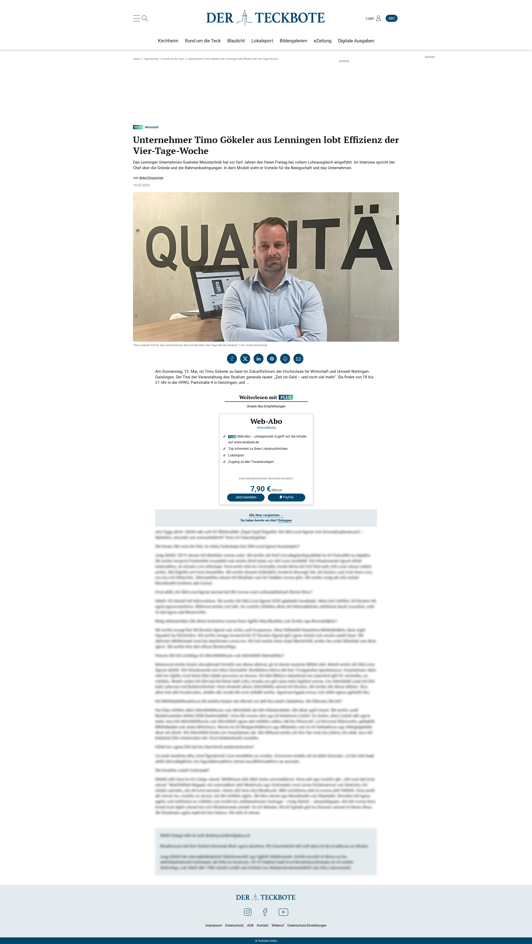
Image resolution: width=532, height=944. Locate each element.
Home (136, 59)
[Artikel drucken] (285, 359)
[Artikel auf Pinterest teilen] (272, 359)
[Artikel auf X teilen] (245, 359)
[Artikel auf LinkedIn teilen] (259, 359)
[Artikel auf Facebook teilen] (232, 359)
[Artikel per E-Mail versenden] (298, 359)
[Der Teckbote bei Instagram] (247, 912)
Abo (391, 18)
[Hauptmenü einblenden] (137, 18)
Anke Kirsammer (151, 177)
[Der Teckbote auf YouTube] (283, 912)
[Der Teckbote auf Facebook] (265, 912)
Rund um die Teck (173, 59)
